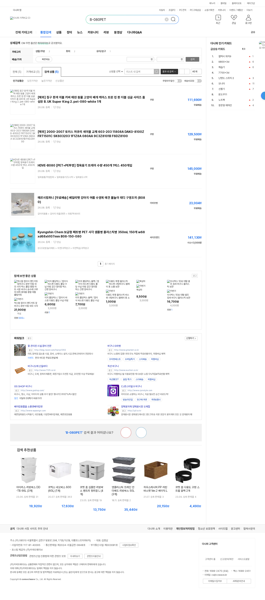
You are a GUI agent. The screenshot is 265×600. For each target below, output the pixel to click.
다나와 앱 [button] (17, 10)
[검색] (174, 19)
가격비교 (33, 71)
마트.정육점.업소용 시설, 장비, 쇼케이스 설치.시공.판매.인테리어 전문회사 (60, 353)
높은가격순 (46, 80)
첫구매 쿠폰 (142, 399)
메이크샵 (251, 3)
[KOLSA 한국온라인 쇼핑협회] (17, 588)
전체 (17, 71)
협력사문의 (249, 528)
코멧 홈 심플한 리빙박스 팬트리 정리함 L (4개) (91, 491)
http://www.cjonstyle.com (140, 390)
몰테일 (223, 3)
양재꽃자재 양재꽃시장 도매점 (135, 406)
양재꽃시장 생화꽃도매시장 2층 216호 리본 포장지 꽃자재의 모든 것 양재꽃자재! (156, 414)
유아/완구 (101, 51)
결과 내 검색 (167, 71)
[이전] (249, 49)
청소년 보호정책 (206, 528)
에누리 (212, 3)
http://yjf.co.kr (134, 410)
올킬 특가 (127, 379)
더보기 (250, 10)
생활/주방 (40, 51)
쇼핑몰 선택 (115, 71)
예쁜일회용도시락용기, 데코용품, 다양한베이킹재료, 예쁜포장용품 (43, 414)
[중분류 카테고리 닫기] (47, 51)
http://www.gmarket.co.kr (126, 350)
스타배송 (143, 359)
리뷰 (106, 32)
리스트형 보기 (181, 71)
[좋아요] (141, 432)
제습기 (221, 67)
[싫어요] (125, 432)
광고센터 (235, 528)
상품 (59, 32)
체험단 (240, 10)
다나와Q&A (134, 32)
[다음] (253, 49)
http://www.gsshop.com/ (32, 390)
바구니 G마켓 (114, 345)
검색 (192, 59)
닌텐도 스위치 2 (226, 78)
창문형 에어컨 (225, 105)
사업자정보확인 (129, 545)
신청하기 (190, 338)
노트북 (221, 99)
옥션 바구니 (113, 366)
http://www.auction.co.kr (126, 370)
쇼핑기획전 (209, 10)
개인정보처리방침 (185, 528)
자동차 (162, 10)
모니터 (221, 83)
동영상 (118, 32)
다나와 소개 (154, 528)
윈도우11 (222, 94)
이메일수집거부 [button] (215, 581)
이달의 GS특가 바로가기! (28, 398)
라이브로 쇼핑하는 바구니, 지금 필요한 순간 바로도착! (144, 394)
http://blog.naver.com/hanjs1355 (50, 350)
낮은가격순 (32, 80)
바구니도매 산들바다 (38, 366)
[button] (218, 20)
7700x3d (223, 72)
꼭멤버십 (155, 359)
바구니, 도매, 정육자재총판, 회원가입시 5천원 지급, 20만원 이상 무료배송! (61, 374)
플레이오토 (237, 3)
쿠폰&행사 (155, 399)
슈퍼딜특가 (130, 359)
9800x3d (223, 61)
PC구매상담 (195, 10)
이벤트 (232, 10)
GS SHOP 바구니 (23, 386)
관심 (59, 107)
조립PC (172, 10)
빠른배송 (46, 59)
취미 (68, 51)
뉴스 (80, 32)
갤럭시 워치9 (224, 56)
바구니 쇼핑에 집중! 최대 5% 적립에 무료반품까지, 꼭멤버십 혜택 (136, 353)
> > (62, 177)
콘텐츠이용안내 (93, 556)
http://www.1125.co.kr (45, 370)
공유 (253, 32)
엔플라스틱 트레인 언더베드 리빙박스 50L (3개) (123, 491)
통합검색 (45, 32)
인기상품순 (18, 80)
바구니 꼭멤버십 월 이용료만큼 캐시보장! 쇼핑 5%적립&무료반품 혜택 (138, 374)
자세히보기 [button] (75, 556)
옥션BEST (114, 379)
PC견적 (182, 10)
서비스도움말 (243, 559)
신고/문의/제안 (226, 559)
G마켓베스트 (115, 359)
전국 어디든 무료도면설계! (43, 357)
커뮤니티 (222, 10)
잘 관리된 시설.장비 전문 (39, 345)
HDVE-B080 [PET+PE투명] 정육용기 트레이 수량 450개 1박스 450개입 (85, 165)
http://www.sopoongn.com (33, 410)
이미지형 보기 (187, 71)
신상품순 (59, 80)
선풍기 (221, 89)
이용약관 (168, 528)
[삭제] (167, 19)
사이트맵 (223, 528)
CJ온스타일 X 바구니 (131, 386)
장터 (69, 32)
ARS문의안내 (239, 581)
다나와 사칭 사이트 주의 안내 (32, 528)
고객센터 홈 (210, 559)
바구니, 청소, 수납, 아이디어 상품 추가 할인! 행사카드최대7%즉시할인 (45, 394)
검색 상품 (51, 71)
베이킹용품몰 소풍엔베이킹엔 (28, 406)
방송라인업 (127, 399)
